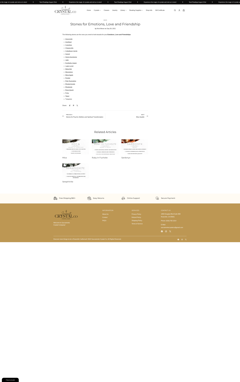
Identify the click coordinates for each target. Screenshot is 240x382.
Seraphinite (67, 182)
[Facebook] (70, 105)
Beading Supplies (135, 10)
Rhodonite (68, 87)
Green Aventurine (71, 57)
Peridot (67, 78)
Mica (64, 158)
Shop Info (149, 10)
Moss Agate (69, 75)
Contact (104, 217)
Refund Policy (136, 217)
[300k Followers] (162, 231)
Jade (67, 60)
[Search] (174, 10)
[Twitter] (77, 105)
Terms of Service (137, 224)
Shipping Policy (137, 220)
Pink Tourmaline (70, 81)
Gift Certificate (160, 10)
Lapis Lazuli (69, 66)
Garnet (67, 54)
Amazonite (68, 39)
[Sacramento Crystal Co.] (65, 10)
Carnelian (68, 45)
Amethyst (68, 42)
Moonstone (69, 72)
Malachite (68, 69)
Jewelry (114, 10)
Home (89, 10)
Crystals (96, 10)
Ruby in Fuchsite (100, 158)
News (105, 20)
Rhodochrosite (70, 84)
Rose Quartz (69, 90)
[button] (183, 10)
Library (122, 10)
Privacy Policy (136, 214)
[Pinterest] (73, 105)
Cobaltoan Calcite (71, 51)
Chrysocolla (69, 48)
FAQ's (104, 220)
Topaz (67, 96)
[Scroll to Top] (236, 372)
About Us (105, 214)
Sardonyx (125, 158)
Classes (106, 10)
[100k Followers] (166, 231)
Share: (64, 105)
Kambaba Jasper (71, 63)
